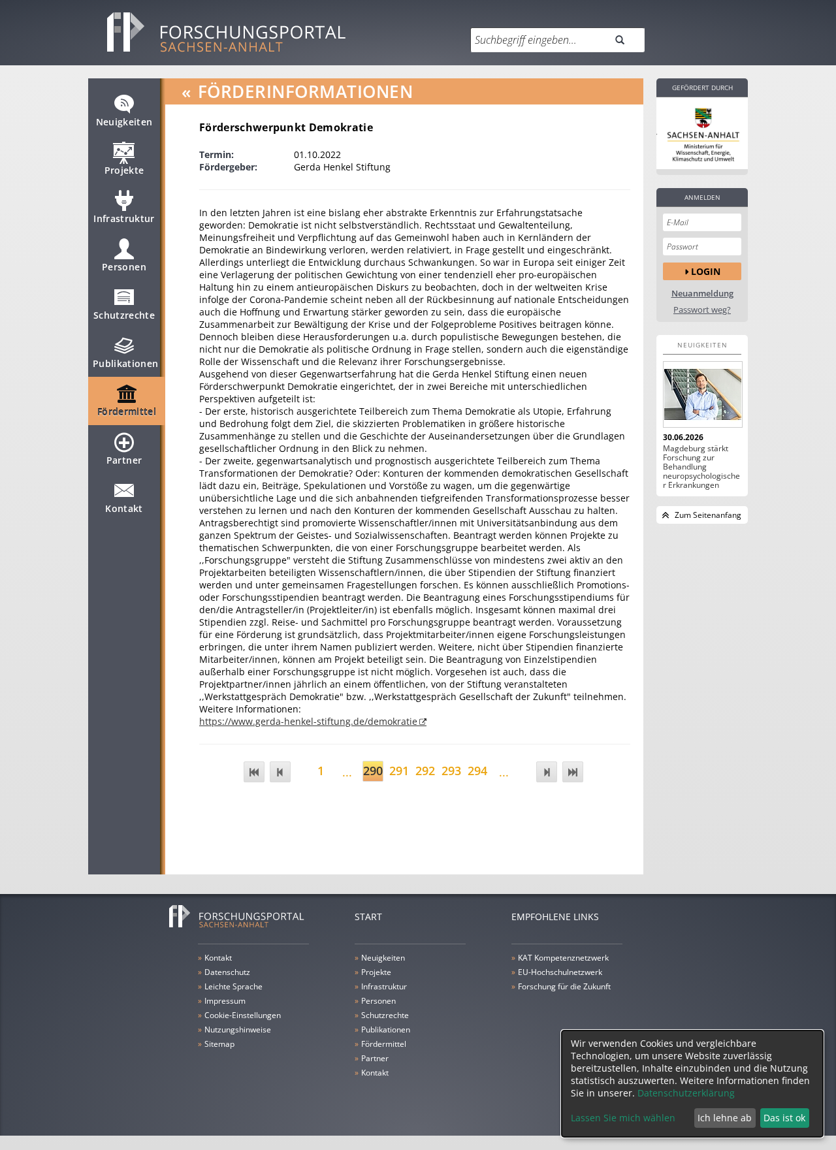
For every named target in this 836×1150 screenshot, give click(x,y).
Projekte (124, 170)
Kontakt (123, 508)
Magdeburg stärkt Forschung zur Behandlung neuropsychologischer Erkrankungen (701, 467)
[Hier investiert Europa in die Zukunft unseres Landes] (702, 133)
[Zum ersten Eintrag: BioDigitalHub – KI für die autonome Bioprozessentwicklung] (254, 771)
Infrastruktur (124, 218)
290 (373, 770)
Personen (124, 267)
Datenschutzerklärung (686, 1093)
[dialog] (692, 1083)
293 (451, 770)
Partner (124, 460)
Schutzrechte (124, 315)
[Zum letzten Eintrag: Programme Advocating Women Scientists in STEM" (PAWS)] (572, 771)
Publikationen (126, 363)
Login (705, 271)
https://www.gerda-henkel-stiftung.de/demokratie (308, 721)
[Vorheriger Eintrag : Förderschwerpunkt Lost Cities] (280, 771)
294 (477, 770)
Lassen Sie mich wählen (623, 1117)
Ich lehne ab (725, 1117)
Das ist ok (784, 1117)
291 (399, 770)
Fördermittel (126, 412)
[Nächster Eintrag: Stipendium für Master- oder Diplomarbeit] (546, 771)
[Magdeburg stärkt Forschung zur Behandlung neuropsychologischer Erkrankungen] (702, 394)
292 (425, 770)
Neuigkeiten (124, 122)
